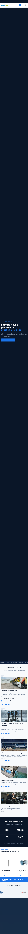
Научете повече (6, 704)
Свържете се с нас (8, 340)
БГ (20, 5)
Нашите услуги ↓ (8, 344)
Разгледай (4, 875)
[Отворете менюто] (25, 5)
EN (22, 5)
